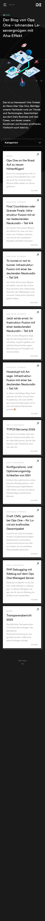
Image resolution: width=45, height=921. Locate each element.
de (4, 15)
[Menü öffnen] (5, 5)
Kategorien (11, 142)
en (8, 15)
